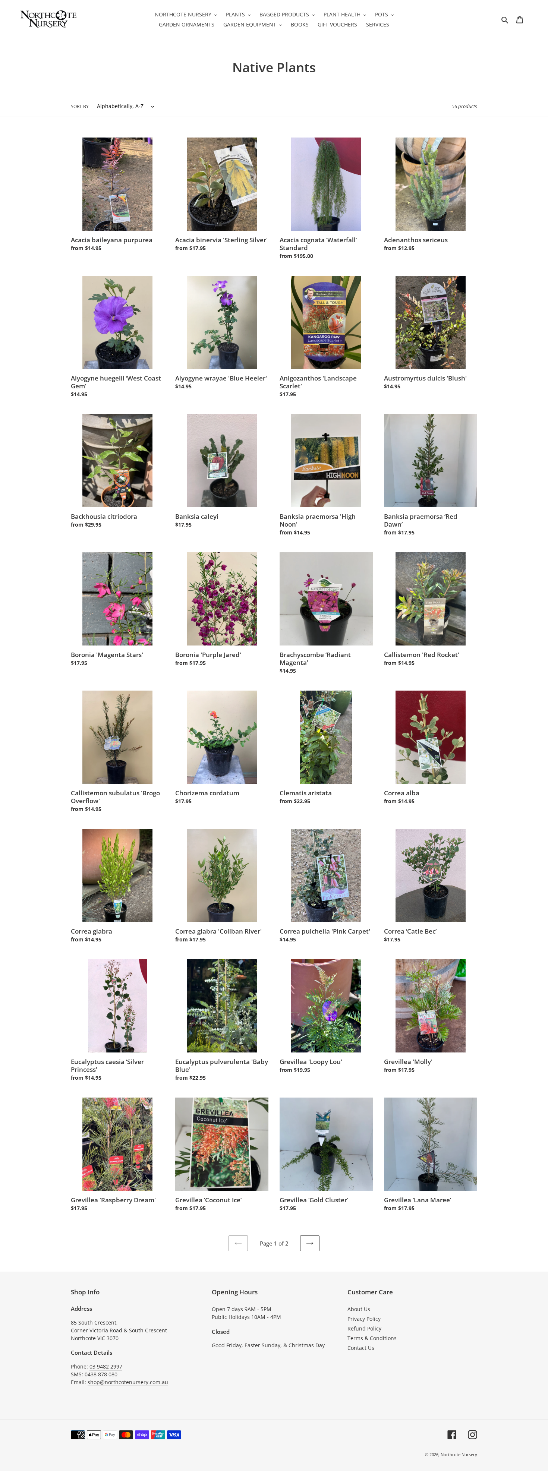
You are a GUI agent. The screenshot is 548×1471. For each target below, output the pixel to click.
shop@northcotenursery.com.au (128, 1382)
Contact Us (360, 1347)
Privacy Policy (364, 1318)
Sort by (80, 106)
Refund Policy (364, 1328)
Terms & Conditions (372, 1338)
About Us (358, 1309)
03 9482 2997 (105, 1366)
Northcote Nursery (459, 1454)
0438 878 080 (101, 1374)
